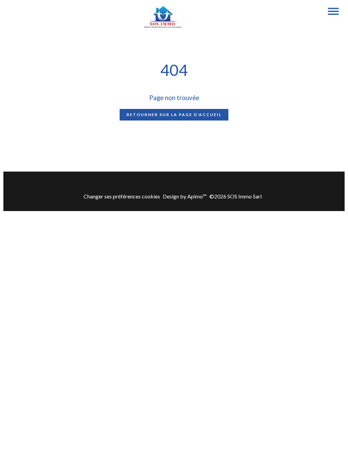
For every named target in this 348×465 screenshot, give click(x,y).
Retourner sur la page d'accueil (174, 114)
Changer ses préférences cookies (122, 196)
